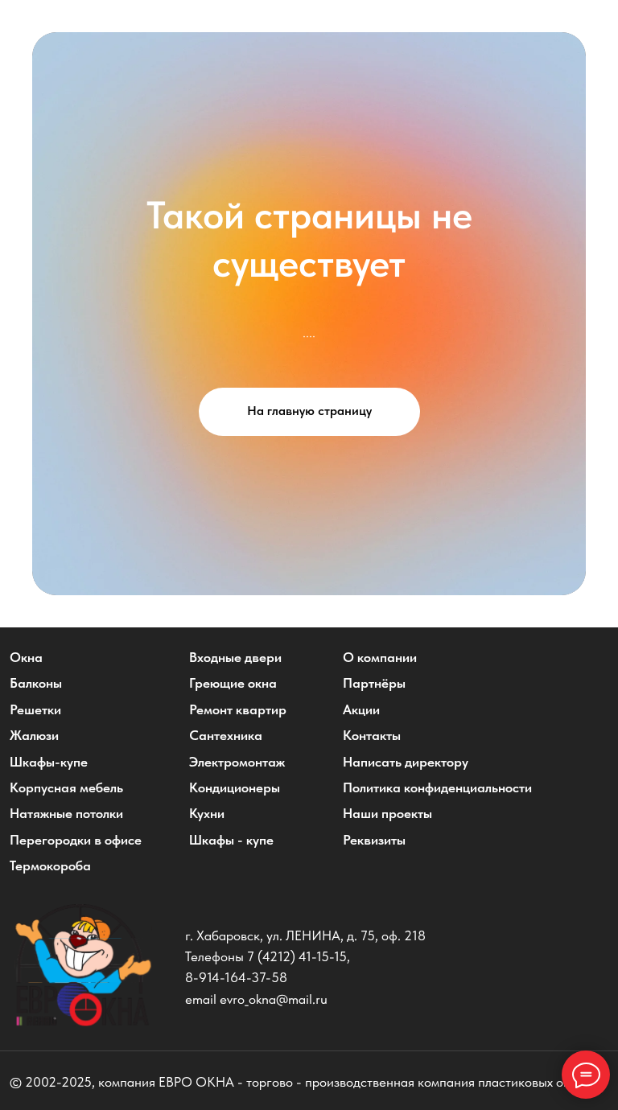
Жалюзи (34, 735)
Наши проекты (387, 813)
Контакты (372, 735)
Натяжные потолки (66, 813)
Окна (26, 657)
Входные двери (235, 657)
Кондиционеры (234, 787)
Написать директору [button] (405, 762)
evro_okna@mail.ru (274, 999)
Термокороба (50, 865)
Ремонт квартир (237, 709)
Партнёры (374, 683)
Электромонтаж (237, 762)
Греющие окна (233, 683)
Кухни (207, 813)
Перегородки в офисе (76, 840)
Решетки (35, 709)
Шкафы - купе (231, 840)
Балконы (36, 683)
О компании (380, 657)
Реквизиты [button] (374, 840)
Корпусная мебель (66, 787)
